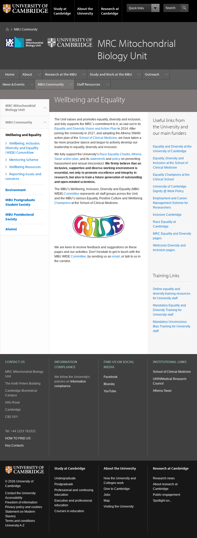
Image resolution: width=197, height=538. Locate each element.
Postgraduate (63, 484)
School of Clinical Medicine (98, 138)
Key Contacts (14, 445)
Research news (164, 478)
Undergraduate (65, 478)
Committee (71, 193)
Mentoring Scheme (23, 159)
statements (97, 159)
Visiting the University (119, 506)
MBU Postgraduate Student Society (20, 202)
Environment (15, 190)
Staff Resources (88, 84)
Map (107, 500)
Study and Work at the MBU (111, 74)
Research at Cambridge (110, 11)
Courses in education (69, 511)
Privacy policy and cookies (23, 507)
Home (7, 29)
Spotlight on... (162, 500)
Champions (62, 203)
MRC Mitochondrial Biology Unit (20, 107)
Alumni (11, 229)
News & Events (14, 84)
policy (116, 159)
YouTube (110, 391)
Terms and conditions (20, 521)
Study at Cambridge (62, 11)
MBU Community (25, 29)
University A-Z (14, 525)
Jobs (107, 494)
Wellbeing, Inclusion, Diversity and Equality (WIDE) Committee (22, 148)
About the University (85, 11)
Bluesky (109, 384)
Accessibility (13, 498)
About (27, 74)
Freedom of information (21, 502)
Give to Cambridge (117, 489)
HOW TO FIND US (18, 438)
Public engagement (166, 494)
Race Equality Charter (115, 154)
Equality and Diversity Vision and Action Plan (85, 128)
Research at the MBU (61, 74)
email (116, 256)
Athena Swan (162, 390)
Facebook (110, 377)
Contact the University (20, 493)
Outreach (152, 74)
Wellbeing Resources (25, 166)
